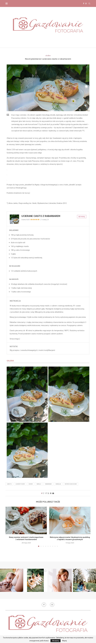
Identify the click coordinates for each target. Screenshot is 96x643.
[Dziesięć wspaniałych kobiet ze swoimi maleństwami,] (11, 580)
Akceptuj (55, 641)
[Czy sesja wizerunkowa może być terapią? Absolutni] (60, 580)
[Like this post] (43, 493)
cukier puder (20, 484)
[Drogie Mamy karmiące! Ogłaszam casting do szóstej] (36, 580)
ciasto (9, 484)
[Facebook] (83, 3)
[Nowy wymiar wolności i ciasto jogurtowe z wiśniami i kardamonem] (26, 520)
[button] (9, 527)
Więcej (64, 640)
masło (39, 484)
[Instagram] (86, 3)
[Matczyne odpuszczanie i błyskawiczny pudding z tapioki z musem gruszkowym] (69, 520)
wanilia (58, 484)
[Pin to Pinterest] (50, 493)
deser (31, 484)
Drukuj (82, 216)
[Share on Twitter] (48, 493)
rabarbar (48, 484)
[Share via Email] (53, 493)
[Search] (89, 3)
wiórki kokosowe (71, 484)
